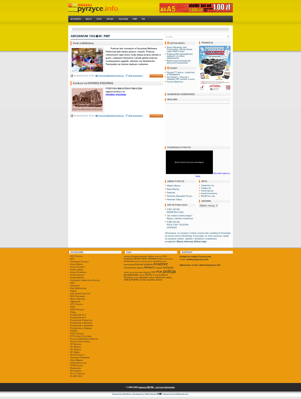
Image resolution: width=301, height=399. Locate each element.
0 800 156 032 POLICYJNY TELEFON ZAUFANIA (177, 225)
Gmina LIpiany (76, 269)
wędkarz (151, 277)
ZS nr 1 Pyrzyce (77, 373)
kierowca (136, 261)
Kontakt (110, 19)
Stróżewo (128, 277)
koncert (139, 264)
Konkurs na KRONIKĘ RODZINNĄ (93, 83)
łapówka (151, 279)
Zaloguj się (206, 188)
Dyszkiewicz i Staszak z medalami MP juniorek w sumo (181, 78)
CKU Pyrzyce (76, 256)
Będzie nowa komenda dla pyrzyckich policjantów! (179, 62)
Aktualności (76, 19)
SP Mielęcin (75, 347)
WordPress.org (207, 196)
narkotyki (168, 267)
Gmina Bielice (76, 264)
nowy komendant (136, 272)
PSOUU (73, 331)
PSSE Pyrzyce (77, 333)
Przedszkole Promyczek (81, 320)
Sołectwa (171, 192)
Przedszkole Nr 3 (78, 315)
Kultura (73, 291)
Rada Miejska (173, 189)
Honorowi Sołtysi (174, 199)
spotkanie (163, 275)
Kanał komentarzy (209, 193)
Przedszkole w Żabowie (81, 328)
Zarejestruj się (207, 185)
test (186, 394)
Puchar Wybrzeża (175, 82)
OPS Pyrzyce (76, 304)
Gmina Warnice (77, 277)
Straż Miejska (76, 360)
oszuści (147, 272)
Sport (99, 19)
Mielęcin (149, 267)
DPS (72, 259)
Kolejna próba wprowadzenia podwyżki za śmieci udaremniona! (180, 56)
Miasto (89, 19)
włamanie (160, 277)
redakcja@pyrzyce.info (197, 259)
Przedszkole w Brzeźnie (81, 323)
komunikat (129, 264)
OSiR (72, 307)
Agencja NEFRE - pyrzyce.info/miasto (156, 387)
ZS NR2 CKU (76, 376)
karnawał (128, 261)
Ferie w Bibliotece (83, 43)
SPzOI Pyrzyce (77, 355)
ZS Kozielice (76, 371)
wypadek (143, 277)
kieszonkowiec (146, 261)
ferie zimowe (149, 258)
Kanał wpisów (207, 191)
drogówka (129, 258)
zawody (142, 279)
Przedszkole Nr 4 (78, 317)
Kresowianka (130, 267)
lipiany (140, 267)
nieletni (126, 272)
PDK (143, 19)
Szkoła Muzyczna (78, 363)
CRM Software (150, 394)
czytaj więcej (156, 76)
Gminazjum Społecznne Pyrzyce (85, 280)
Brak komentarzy (136, 76)
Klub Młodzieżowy (78, 288)
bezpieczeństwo (139, 256)
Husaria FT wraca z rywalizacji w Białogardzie (181, 73)
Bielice (151, 256)
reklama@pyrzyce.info (210, 265)
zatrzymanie (131, 279)
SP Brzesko (75, 344)
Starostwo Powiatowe (80, 357)
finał (165, 259)
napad (159, 267)
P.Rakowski (180, 394)
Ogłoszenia (123, 19)
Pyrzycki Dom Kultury (80, 341)
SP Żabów (74, 352)
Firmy (135, 19)
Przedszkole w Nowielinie (81, 325)
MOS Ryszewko (77, 296)
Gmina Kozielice (77, 267)
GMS (72, 283)
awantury (127, 256)
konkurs (148, 264)
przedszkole (131, 274)
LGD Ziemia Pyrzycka (80, 293)
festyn (160, 258)
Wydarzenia (75, 368)
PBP (153, 272)
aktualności (177, 43)
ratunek (142, 275)
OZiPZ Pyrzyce (77, 309)
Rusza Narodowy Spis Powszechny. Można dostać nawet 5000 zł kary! (179, 49)
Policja (73, 312)
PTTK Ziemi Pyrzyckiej (80, 336)
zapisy (169, 277)
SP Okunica (75, 349)
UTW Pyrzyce (76, 365)
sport (173, 68)
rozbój (155, 275)
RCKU (149, 274)
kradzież (161, 264)
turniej (136, 277)
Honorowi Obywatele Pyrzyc (179, 196)
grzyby (170, 259)
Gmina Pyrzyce (77, 275)
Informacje (75, 285)
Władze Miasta (173, 186)
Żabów (159, 279)
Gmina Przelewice (78, 272)
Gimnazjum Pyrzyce (79, 261)
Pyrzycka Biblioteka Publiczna (111, 76)
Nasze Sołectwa (77, 299)
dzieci (137, 258)
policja (169, 271)
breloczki (158, 256)
